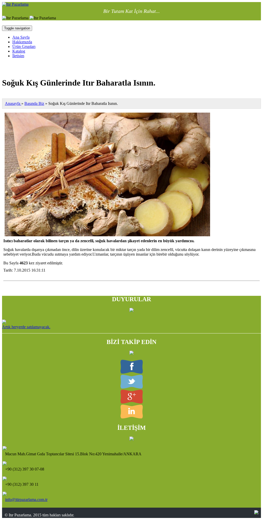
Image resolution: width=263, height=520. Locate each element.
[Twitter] (131, 387)
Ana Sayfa (21, 37)
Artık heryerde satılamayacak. (26, 327)
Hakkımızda (22, 42)
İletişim (18, 56)
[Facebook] (131, 372)
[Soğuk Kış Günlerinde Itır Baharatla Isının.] (107, 235)
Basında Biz (34, 103)
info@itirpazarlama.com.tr (26, 499)
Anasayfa (13, 103)
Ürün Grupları (23, 46)
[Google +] (131, 402)
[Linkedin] (131, 417)
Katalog (18, 51)
